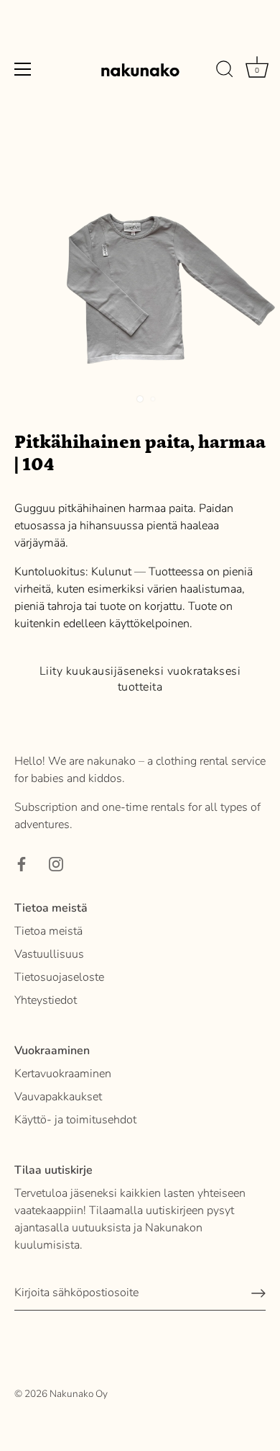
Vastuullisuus (49, 954)
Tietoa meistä (48, 931)
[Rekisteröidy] (258, 1293)
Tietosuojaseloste (59, 977)
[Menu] (23, 69)
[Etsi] (225, 71)
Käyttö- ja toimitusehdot (75, 1120)
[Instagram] (56, 863)
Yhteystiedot (45, 1000)
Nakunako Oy (79, 1394)
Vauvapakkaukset (58, 1097)
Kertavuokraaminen (62, 1074)
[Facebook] (21, 863)
